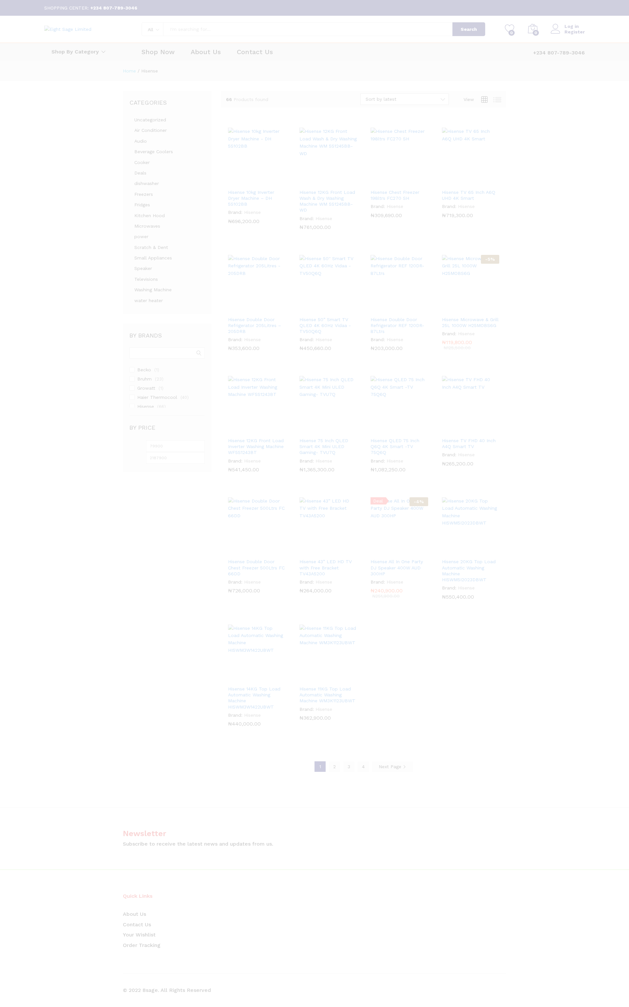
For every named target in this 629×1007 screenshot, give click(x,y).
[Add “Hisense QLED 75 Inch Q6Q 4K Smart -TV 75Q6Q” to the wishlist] (414, 429)
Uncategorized (150, 119)
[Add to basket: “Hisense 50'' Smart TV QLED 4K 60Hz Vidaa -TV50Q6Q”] (312, 308)
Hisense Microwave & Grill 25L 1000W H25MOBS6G (470, 322)
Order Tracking (142, 945)
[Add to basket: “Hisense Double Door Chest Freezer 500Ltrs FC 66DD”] (241, 550)
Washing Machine (153, 289)
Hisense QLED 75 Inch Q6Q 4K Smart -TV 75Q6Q (395, 446)
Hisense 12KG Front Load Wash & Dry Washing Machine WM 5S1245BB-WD (327, 201)
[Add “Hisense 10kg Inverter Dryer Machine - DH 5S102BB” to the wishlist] (271, 181)
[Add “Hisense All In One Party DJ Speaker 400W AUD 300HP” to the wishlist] (414, 550)
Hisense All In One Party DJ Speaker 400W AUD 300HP (397, 567)
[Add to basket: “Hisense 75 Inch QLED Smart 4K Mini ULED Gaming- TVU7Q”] (312, 429)
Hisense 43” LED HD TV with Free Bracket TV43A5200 (325, 567)
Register (574, 31)
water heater (148, 300)
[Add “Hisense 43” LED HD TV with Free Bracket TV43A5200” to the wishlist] (343, 550)
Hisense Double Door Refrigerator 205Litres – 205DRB (254, 325)
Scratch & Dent (151, 247)
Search (469, 29)
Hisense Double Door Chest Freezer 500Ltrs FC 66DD (256, 567)
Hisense (252, 212)
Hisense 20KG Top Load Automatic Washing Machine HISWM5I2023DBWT (469, 570)
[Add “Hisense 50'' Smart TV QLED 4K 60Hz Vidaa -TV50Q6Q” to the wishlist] (343, 308)
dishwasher (146, 183)
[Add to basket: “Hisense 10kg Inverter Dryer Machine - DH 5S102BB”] (241, 181)
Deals (140, 172)
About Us (206, 52)
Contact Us (255, 52)
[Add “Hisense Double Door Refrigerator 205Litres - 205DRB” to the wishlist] (271, 308)
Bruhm (144, 378)
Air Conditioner (150, 130)
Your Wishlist (139, 935)
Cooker (142, 162)
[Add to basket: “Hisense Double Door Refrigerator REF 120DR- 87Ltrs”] (384, 308)
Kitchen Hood (149, 215)
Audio (140, 141)
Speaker (143, 268)
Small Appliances (153, 257)
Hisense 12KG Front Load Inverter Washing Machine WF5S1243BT (256, 446)
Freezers (143, 194)
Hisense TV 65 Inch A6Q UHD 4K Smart (468, 195)
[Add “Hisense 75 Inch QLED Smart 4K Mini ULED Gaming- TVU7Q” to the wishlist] (343, 429)
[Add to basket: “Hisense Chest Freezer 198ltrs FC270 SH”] (384, 181)
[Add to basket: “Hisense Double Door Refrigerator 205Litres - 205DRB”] (241, 308)
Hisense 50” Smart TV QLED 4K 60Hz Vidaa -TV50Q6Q (325, 325)
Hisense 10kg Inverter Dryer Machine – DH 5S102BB (251, 198)
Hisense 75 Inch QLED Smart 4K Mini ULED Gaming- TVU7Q (323, 446)
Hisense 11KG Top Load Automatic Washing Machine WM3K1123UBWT (327, 694)
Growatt (146, 388)
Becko (144, 369)
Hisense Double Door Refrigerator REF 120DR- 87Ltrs (397, 325)
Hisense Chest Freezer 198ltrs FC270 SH (395, 195)
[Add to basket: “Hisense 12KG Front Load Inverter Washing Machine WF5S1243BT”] (241, 429)
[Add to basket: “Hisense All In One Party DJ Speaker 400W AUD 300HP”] (384, 550)
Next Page (391, 766)
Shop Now (158, 52)
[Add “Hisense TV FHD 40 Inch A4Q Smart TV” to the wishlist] (485, 429)
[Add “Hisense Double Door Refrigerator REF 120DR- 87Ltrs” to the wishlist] (414, 308)
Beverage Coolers (153, 151)
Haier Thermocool (157, 397)
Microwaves (147, 226)
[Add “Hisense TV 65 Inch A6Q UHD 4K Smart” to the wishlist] (485, 181)
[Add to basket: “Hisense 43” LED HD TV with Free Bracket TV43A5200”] (312, 550)
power (141, 236)
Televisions (146, 279)
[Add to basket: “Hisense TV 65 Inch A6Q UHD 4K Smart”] (455, 181)
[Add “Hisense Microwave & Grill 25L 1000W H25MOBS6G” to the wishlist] (485, 308)
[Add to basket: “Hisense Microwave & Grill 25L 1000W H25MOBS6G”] (455, 308)
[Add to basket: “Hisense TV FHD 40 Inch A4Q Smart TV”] (455, 429)
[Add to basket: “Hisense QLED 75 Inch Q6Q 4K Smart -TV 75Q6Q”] (384, 429)
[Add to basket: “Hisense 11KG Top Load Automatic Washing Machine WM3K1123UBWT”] (312, 678)
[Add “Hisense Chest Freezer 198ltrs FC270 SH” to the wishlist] (414, 181)
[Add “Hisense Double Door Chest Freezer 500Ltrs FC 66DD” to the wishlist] (271, 550)
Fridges (142, 204)
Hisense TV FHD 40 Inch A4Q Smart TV (469, 443)
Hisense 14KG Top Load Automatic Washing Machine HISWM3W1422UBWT (254, 697)
